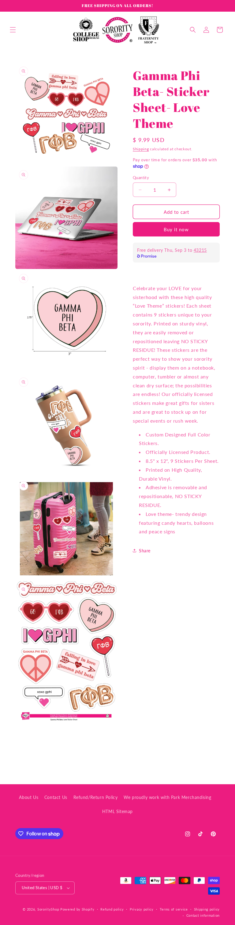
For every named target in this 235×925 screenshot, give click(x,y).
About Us (28, 797)
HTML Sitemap (117, 811)
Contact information (203, 915)
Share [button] (145, 550)
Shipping (141, 149)
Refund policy (112, 909)
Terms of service (174, 909)
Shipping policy (207, 909)
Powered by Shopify (77, 909)
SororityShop (48, 909)
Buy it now (176, 229)
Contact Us (55, 797)
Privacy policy (142, 909)
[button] (13, 29)
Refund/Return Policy (95, 797)
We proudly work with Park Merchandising (167, 797)
